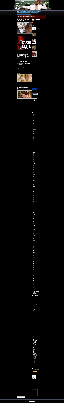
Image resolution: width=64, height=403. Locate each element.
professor (34, 247)
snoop (33, 265)
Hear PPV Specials (38, 11)
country (33, 165)
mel (33, 230)
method (33, 232)
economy (34, 180)
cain (33, 158)
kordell (33, 222)
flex (33, 187)
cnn (33, 164)
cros (33, 166)
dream (33, 177)
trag (33, 275)
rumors (33, 255)
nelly (33, 238)
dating (33, 113)
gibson (33, 193)
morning (34, 235)
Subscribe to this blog (36, 368)
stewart (33, 270)
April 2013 (34, 359)
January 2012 (34, 344)
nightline (34, 240)
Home (18, 11)
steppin (33, 269)
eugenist (34, 183)
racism (33, 249)
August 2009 (34, 314)
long (33, 227)
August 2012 (34, 351)
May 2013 (34, 360)
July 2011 (34, 338)
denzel (33, 170)
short (33, 260)
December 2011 (34, 343)
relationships (34, 114)
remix (33, 137)
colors (33, 125)
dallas (33, 168)
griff (33, 195)
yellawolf (34, 286)
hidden (33, 127)
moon (33, 234)
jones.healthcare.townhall (36, 215)
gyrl (33, 198)
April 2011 (34, 335)
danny (33, 169)
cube (33, 167)
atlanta (33, 120)
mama (33, 228)
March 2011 (34, 333)
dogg (33, 176)
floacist (33, 188)
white (33, 281)
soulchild (34, 139)
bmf (33, 153)
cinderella (34, 163)
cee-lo (33, 159)
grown (33, 197)
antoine (33, 147)
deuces (33, 172)
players (33, 244)
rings (33, 253)
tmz (33, 273)
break (33, 156)
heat (33, 200)
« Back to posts (19, 102)
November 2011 (34, 342)
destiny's (34, 171)
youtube (34, 288)
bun (33, 157)
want (33, 279)
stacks (33, 267)
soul (33, 266)
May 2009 (34, 311)
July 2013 (34, 362)
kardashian (34, 218)
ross (33, 138)
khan (33, 219)
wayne (33, 140)
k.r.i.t (33, 216)
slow (33, 263)
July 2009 (34, 313)
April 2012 (34, 347)
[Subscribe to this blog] (32, 22)
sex (33, 117)
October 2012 (34, 353)
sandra (33, 256)
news (33, 133)
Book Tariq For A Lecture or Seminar (31, 11)
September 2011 (35, 340)
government (34, 194)
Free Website (32, 401)
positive (34, 245)
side (33, 261)
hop (33, 128)
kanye (33, 217)
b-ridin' (33, 148)
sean (33, 257)
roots (33, 254)
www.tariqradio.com (21, 55)
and (33, 115)
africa (33, 144)
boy (33, 155)
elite (33, 116)
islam (33, 209)
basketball (34, 149)
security (34, 258)
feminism (34, 186)
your (33, 287)
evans (33, 184)
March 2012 (34, 345)
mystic (33, 236)
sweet (33, 271)
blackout (34, 152)
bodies (33, 154)
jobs (33, 212)
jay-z (33, 130)
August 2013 (34, 363)
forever (33, 190)
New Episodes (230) (35, 293)
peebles (34, 243)
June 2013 (34, 361)
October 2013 (34, 365)
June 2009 (34, 312)
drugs (33, 178)
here (33, 201)
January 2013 (34, 356)
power (33, 246)
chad (33, 160)
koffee (33, 221)
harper (33, 199)
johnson (34, 214)
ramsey (33, 250)
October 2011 (34, 341)
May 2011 (34, 336)
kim (33, 220)
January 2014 (34, 366)
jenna (33, 211)
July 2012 (34, 350)
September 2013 (35, 364)
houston (34, 205)
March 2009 (34, 309)
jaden (33, 210)
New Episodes (18, 73)
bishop (33, 150)
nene (33, 239)
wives (33, 283)
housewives (34, 129)
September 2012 (35, 352)
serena (33, 259)
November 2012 (35, 354)
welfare (33, 280)
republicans (34, 252)
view (33, 278)
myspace (34, 132)
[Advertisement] (36, 385)
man (33, 123)
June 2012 (34, 349)
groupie (33, 196)
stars (33, 268)
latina (33, 224)
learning (34, 225)
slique (33, 262)
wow (33, 285)
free (33, 191)
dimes (33, 173)
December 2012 (35, 355)
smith (33, 264)
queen (33, 248)
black (33, 151)
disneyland (34, 174)
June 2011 (34, 337)
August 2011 (34, 339)
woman (33, 284)
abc (33, 143)
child (33, 162)
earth (33, 179)
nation (33, 237)
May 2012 (34, 348)
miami (33, 233)
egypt (33, 181)
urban (33, 277)
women (33, 141)
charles (33, 161)
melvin (33, 231)
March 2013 (34, 357)
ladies (33, 131)
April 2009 (34, 310)
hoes (33, 203)
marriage (34, 229)
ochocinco (34, 134)
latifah (33, 223)
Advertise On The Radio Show (23, 11)
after (33, 145)
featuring (34, 185)
